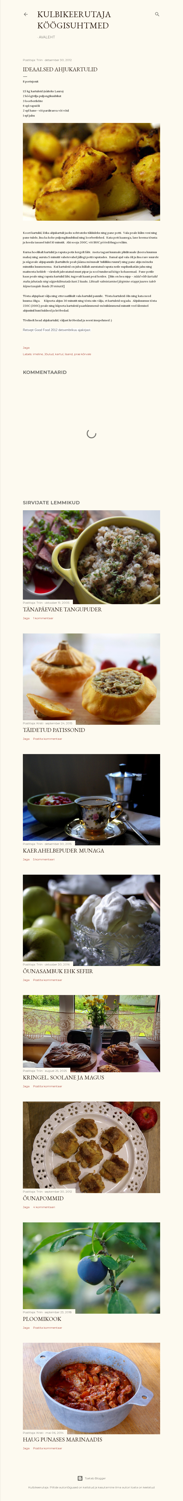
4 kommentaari (44, 1207)
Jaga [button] (26, 347)
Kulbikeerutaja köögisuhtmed (74, 20)
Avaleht (47, 37)
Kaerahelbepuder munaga (63, 850)
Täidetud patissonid (54, 730)
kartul (59, 354)
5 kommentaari (44, 859)
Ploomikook (42, 1318)
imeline (38, 354)
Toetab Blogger (95, 1478)
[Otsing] (157, 13)
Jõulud (49, 354)
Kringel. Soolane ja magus (63, 1077)
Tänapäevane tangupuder (62, 609)
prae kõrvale (82, 354)
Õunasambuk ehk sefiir (58, 971)
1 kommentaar (43, 618)
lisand (69, 354)
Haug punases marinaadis (62, 1439)
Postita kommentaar (47, 738)
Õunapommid (43, 1198)
